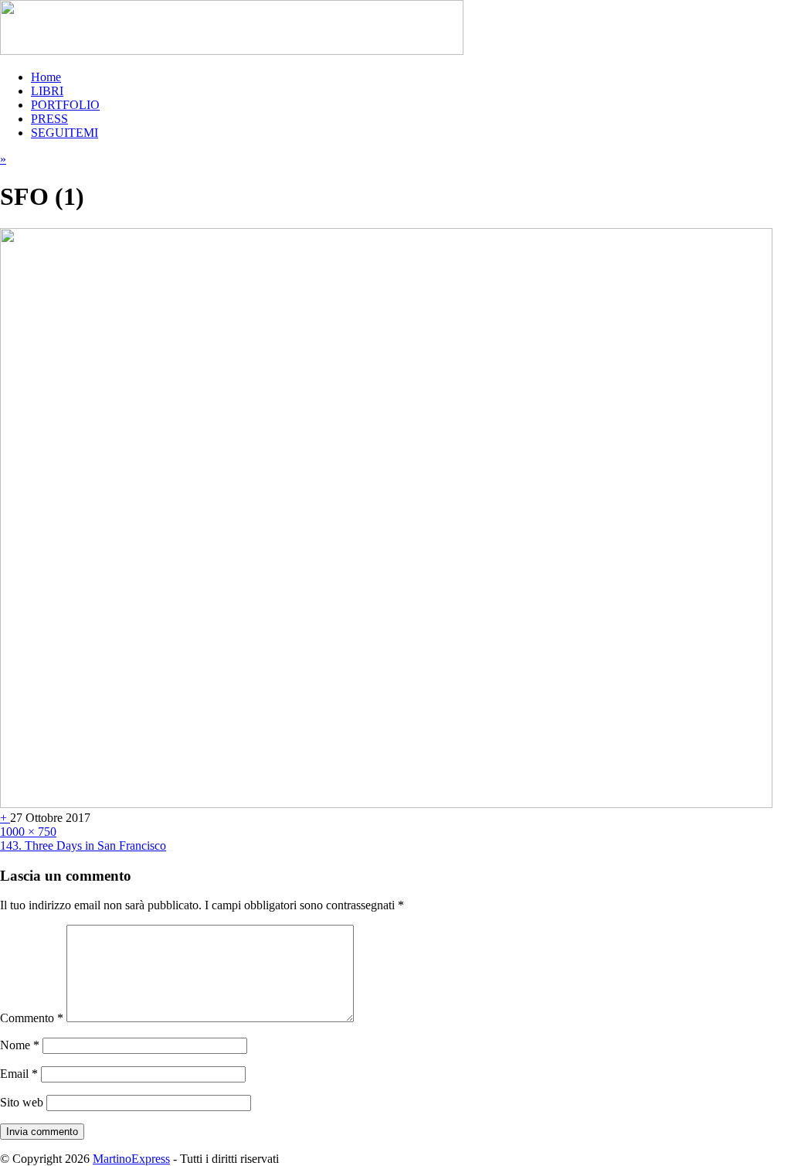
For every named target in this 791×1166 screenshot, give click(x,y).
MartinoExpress (131, 1158)
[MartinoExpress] (231, 50)
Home (46, 77)
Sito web (21, 1102)
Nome (19, 1045)
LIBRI (47, 90)
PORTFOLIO (65, 104)
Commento (31, 1018)
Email (19, 1073)
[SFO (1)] (386, 803)
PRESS (49, 118)
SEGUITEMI (64, 132)
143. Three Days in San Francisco (83, 845)
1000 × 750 (28, 831)
